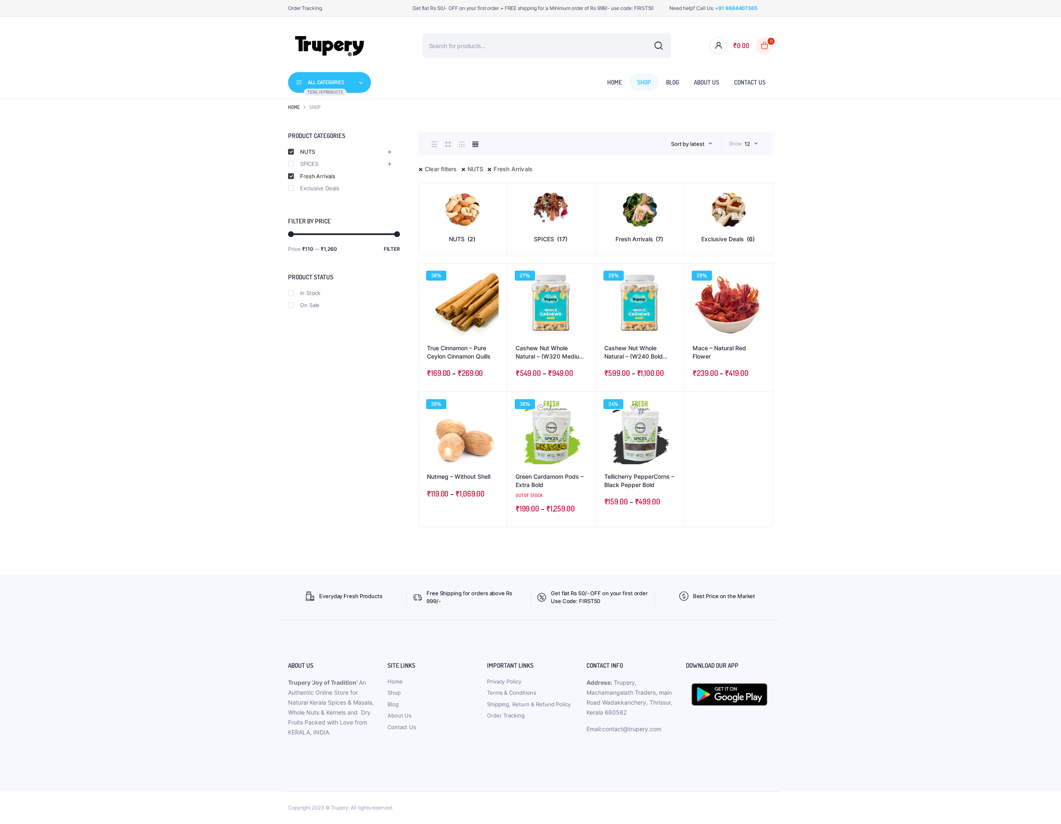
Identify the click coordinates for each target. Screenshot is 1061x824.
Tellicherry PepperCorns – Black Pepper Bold (639, 480)
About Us (706, 82)
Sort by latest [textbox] (688, 144)
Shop (644, 82)
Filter (392, 249)
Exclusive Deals (319, 188)
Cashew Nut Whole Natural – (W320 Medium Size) (550, 352)
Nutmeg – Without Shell (458, 476)
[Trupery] (329, 45)
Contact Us (749, 82)
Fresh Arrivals (513, 168)
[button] (496, 296)
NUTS (476, 168)
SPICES (309, 163)
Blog (672, 82)
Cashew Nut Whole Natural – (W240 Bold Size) (633, 352)
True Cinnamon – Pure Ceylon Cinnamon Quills (459, 352)
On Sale (310, 305)
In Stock (310, 293)
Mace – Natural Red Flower (719, 352)
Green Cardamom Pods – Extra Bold (550, 480)
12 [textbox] (747, 144)
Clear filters (441, 168)
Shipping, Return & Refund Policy (529, 704)
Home (614, 82)
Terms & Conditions (511, 692)
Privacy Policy (504, 681)
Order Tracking (305, 8)
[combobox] (692, 144)
